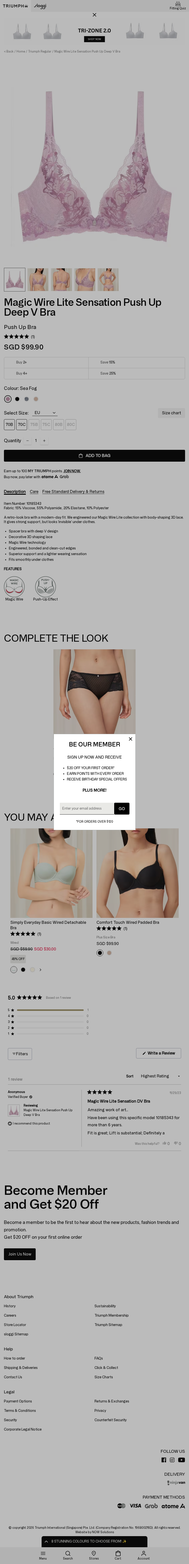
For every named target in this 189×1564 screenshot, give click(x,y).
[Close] (130, 739)
